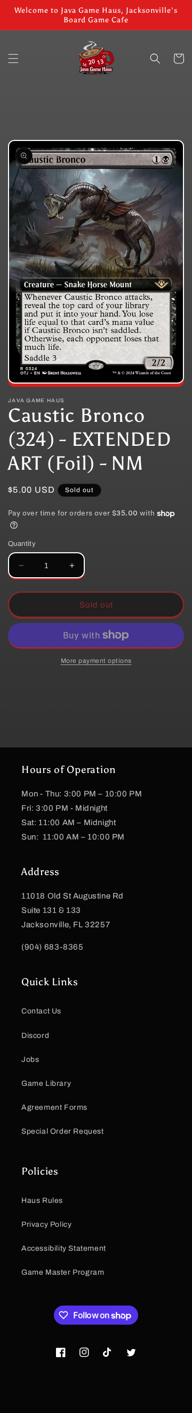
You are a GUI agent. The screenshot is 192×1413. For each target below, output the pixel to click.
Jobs (30, 1059)
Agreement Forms (54, 1107)
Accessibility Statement (63, 1248)
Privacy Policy (46, 1224)
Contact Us (41, 1011)
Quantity (22, 543)
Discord (35, 1036)
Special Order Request (62, 1131)
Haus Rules (42, 1200)
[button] (13, 58)
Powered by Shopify (134, 1404)
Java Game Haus (78, 1404)
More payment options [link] (96, 660)
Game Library (46, 1083)
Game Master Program (62, 1272)
